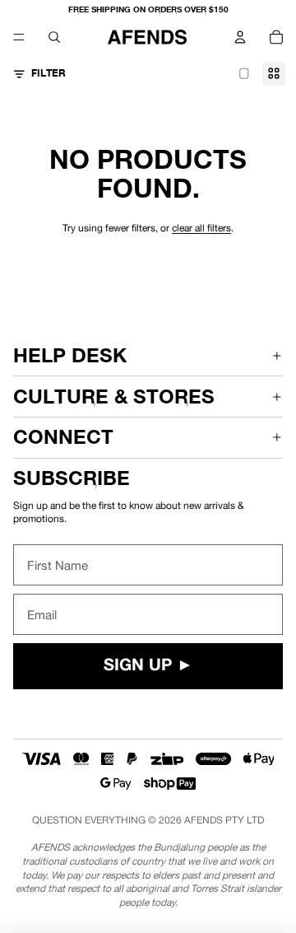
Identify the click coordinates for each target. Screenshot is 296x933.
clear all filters (201, 228)
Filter (48, 73)
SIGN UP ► (148, 666)
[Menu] (19, 37)
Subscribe (71, 478)
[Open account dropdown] (240, 37)
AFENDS (203, 820)
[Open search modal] (54, 37)
